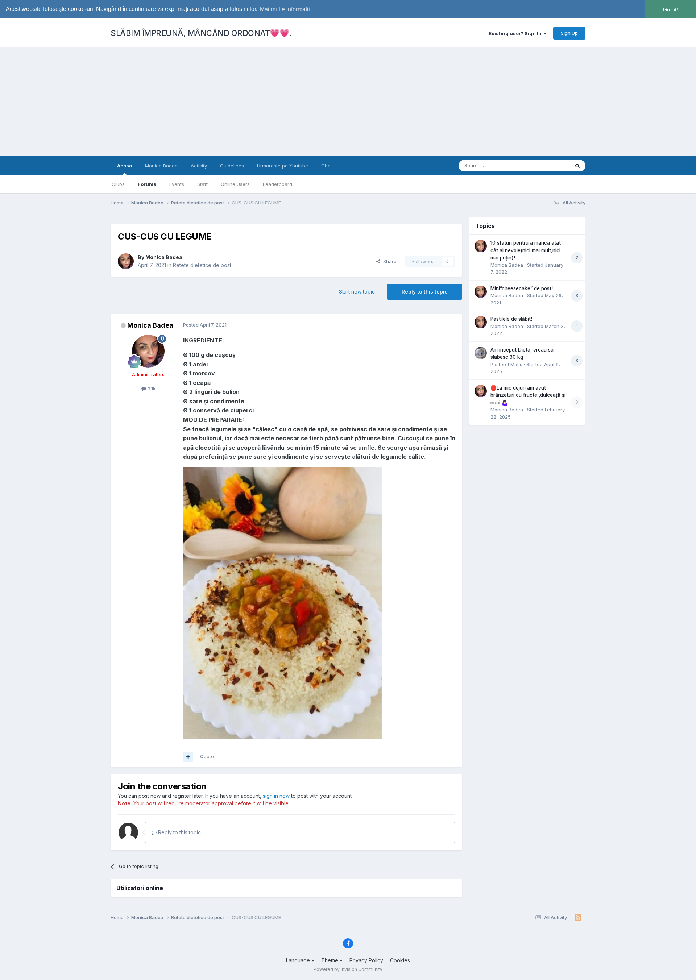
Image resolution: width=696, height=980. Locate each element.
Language (298, 960)
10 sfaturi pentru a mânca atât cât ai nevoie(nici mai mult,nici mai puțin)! (525, 250)
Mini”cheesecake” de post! (521, 288)
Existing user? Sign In (516, 33)
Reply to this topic (424, 291)
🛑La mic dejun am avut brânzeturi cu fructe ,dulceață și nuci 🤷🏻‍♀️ (528, 395)
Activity (199, 166)
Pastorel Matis (506, 364)
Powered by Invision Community (348, 969)
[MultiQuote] (188, 757)
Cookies (400, 960)
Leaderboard (277, 184)
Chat (326, 166)
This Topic (548, 165)
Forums (147, 184)
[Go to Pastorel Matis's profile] (481, 353)
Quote (207, 756)
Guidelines (232, 166)
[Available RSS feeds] (578, 918)
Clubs (118, 184)
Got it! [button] (671, 9)
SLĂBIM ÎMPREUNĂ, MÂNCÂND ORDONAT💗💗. (201, 33)
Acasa (124, 166)
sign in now (276, 796)
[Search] (577, 165)
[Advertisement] (348, 102)
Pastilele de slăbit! (511, 319)
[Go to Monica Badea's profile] (126, 261)
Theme (330, 960)
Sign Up (569, 33)
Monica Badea (161, 166)
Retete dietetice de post (202, 265)
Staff (202, 184)
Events (176, 184)
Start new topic (357, 291)
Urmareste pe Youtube (282, 166)
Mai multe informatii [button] (285, 9)
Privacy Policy (366, 960)
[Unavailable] (282, 602)
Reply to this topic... (180, 832)
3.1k (151, 388)
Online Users (235, 184)
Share (388, 261)
